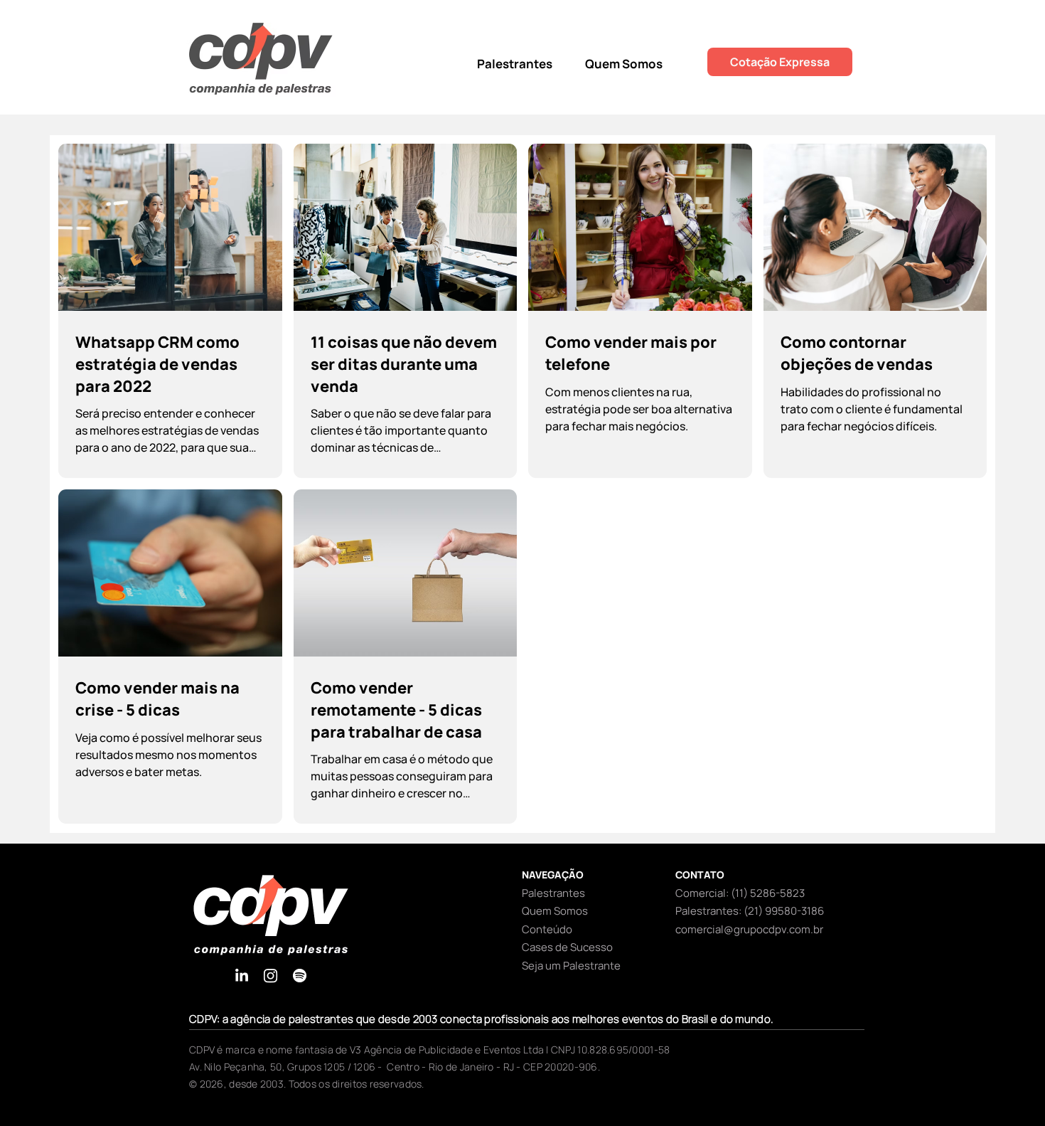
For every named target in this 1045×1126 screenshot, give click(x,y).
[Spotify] (299, 975)
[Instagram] (270, 975)
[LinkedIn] (241, 975)
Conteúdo (547, 929)
